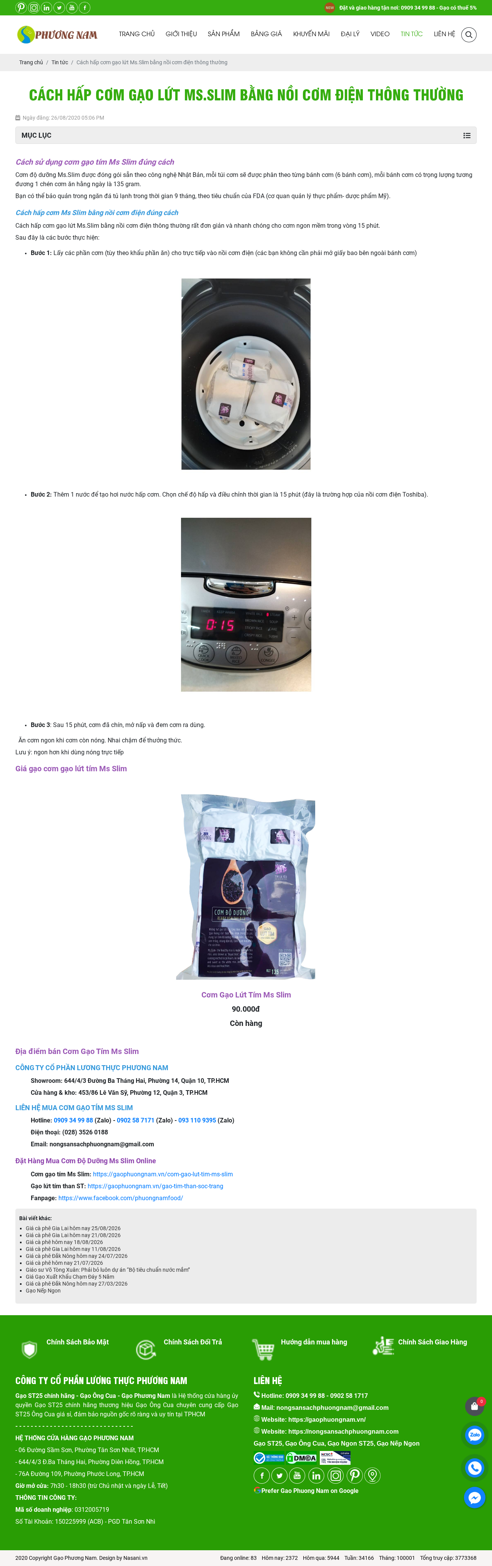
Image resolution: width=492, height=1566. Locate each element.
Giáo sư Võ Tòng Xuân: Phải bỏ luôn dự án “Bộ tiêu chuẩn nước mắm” (108, 1270)
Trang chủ (137, 34)
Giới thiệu (181, 34)
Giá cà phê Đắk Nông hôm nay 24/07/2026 (77, 1256)
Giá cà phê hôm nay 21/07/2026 (64, 1263)
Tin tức (412, 34)
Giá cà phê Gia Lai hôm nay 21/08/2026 (73, 1235)
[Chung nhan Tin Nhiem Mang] (335, 1455)
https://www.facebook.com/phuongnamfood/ (120, 1198)
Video (380, 34)
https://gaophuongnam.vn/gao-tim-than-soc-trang (155, 1186)
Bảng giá (266, 34)
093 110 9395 (197, 1120)
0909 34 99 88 (73, 1120)
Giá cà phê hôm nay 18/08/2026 (64, 1242)
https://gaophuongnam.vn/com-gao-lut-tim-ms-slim (163, 1174)
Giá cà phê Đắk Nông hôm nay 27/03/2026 (77, 1284)
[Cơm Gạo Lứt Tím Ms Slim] (246, 793)
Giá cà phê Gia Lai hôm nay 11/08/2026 (73, 1249)
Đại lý (350, 34)
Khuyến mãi (311, 34)
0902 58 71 (132, 1120)
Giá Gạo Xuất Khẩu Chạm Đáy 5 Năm (70, 1277)
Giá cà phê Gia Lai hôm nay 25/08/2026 (73, 1228)
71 (151, 1120)
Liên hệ (444, 34)
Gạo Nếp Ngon (43, 1290)
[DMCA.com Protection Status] (300, 1455)
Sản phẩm (224, 34)
